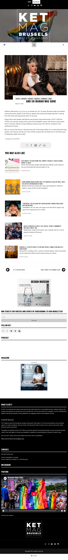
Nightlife (37, 98)
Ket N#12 (34, 362)
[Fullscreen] (64, 511)
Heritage (30, 98)
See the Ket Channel (7, 515)
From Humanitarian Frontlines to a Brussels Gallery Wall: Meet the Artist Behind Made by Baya (43, 183)
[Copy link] (40, 145)
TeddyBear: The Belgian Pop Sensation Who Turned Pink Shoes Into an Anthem (42, 204)
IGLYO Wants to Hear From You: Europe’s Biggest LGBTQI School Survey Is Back (42, 162)
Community (44, 98)
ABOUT (29, 2)
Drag (50, 98)
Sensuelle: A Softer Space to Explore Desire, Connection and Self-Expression (41, 248)
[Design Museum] (34, 293)
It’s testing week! (19, 270)
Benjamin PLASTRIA (12, 139)
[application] (34, 494)
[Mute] (62, 511)
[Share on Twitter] (27, 145)
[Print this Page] (44, 145)
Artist (18, 98)
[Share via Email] (35, 145)
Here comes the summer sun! (50, 270)
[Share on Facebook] (31, 145)
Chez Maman (23, 111)
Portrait (24, 98)
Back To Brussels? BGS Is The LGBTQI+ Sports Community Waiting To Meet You (42, 227)
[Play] (3, 511)
